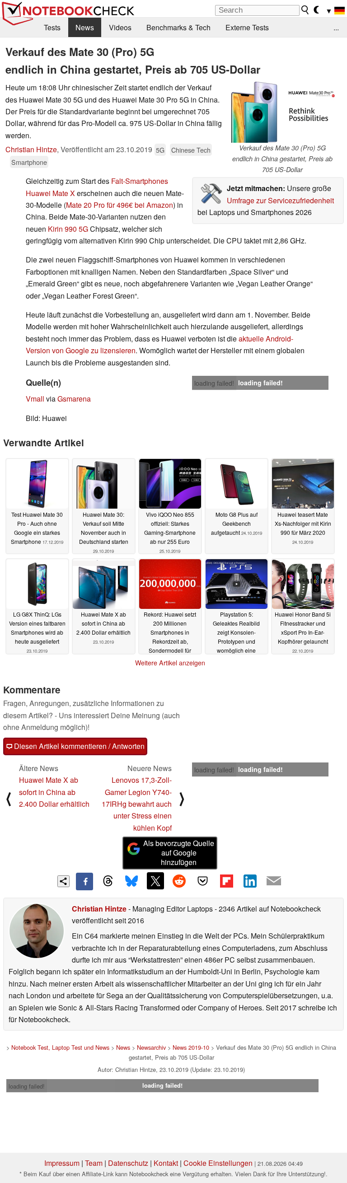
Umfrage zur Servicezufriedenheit (280, 200)
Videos (120, 27)
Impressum (62, 1163)
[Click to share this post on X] (155, 880)
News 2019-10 (191, 1047)
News (84, 27)
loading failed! (214, 383)
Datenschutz (128, 1163)
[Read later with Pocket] (202, 880)
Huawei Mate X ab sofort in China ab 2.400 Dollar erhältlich (54, 792)
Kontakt (166, 1163)
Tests (52, 27)
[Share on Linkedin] (249, 880)
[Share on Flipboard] (226, 880)
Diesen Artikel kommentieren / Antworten (78, 746)
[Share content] (63, 881)
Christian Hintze (31, 149)
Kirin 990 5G (68, 229)
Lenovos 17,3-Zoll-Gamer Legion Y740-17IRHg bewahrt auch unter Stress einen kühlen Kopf (137, 804)
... (336, 27)
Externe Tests (247, 27)
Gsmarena (74, 398)
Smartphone (29, 162)
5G (160, 149)
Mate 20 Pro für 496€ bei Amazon (119, 205)
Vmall (35, 398)
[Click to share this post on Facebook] (84, 881)
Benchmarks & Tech (178, 27)
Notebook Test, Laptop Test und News (60, 1047)
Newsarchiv (151, 1047)
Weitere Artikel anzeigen (170, 662)
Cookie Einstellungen (218, 1163)
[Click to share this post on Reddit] (179, 880)
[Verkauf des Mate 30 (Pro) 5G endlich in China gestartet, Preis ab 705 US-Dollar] (282, 112)
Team (94, 1163)
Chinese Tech (191, 149)
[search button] (305, 9)
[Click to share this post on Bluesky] (131, 881)
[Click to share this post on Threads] (108, 881)
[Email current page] (273, 881)
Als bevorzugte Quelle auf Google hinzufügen (178, 852)
